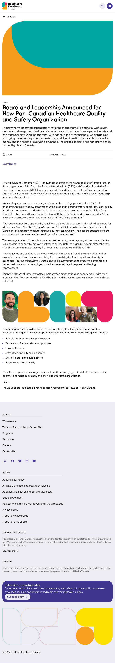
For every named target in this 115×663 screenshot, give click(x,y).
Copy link (7, 163)
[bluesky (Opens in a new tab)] (20, 461)
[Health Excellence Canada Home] (12, 6)
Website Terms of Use (14, 521)
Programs (7, 433)
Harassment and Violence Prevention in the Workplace (32, 503)
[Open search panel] (102, 6)
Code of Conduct (12, 497)
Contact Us (8, 451)
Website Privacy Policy (15, 515)
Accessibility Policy (13, 479)
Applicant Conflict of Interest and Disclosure (27, 491)
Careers (6, 445)
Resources (8, 439)
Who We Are (9, 421)
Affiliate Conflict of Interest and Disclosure (26, 485)
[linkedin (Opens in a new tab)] (5, 461)
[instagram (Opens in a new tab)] (27, 461)
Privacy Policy (10, 509)
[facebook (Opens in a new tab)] (13, 461)
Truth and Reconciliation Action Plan (22, 427)
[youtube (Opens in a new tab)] (34, 461)
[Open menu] (110, 6)
